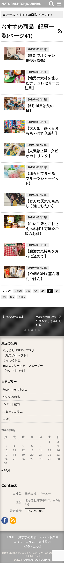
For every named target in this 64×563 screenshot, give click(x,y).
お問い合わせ (32, 546)
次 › (12, 297)
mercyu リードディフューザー (23, 365)
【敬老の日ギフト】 (16, 355)
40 (42, 291)
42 (57, 291)
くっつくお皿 (11, 360)
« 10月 (5, 470)
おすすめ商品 (11, 397)
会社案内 (44, 542)
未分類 (6, 419)
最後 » (21, 297)
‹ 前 (28, 291)
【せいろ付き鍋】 (14, 371)
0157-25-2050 (35, 511)
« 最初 (18, 291)
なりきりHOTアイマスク (19, 350)
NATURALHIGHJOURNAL (37, 559)
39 (35, 291)
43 (4, 297)
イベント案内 (11, 404)
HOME (10, 537)
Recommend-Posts (14, 389)
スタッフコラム (12, 411)
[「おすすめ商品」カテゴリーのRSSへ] (60, 31)
